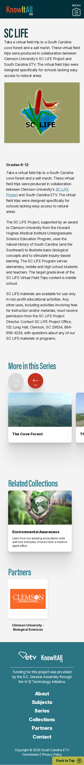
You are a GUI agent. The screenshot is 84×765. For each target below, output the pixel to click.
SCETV (27, 655)
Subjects (42, 702)
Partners (42, 17)
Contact (42, 737)
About (42, 694)
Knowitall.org (20, 10)
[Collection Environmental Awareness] (40, 507)
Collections (42, 719)
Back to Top (65, 760)
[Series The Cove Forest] (40, 410)
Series (41, 711)
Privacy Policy (52, 754)
